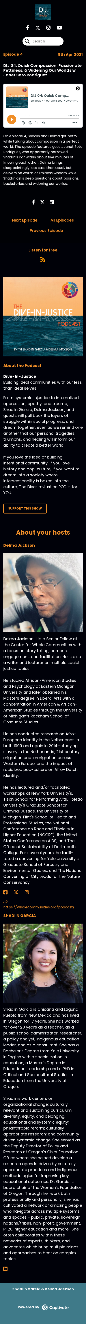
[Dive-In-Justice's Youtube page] (56, 27)
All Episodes (62, 220)
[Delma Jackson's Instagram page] (29, 892)
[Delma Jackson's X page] (19, 892)
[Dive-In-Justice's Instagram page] (45, 27)
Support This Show (25, 508)
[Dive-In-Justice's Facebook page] (27, 27)
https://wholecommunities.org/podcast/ (39, 907)
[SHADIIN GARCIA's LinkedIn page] (8, 1268)
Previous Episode (46, 230)
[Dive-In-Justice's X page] (35, 27)
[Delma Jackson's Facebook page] (8, 892)
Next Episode (24, 220)
